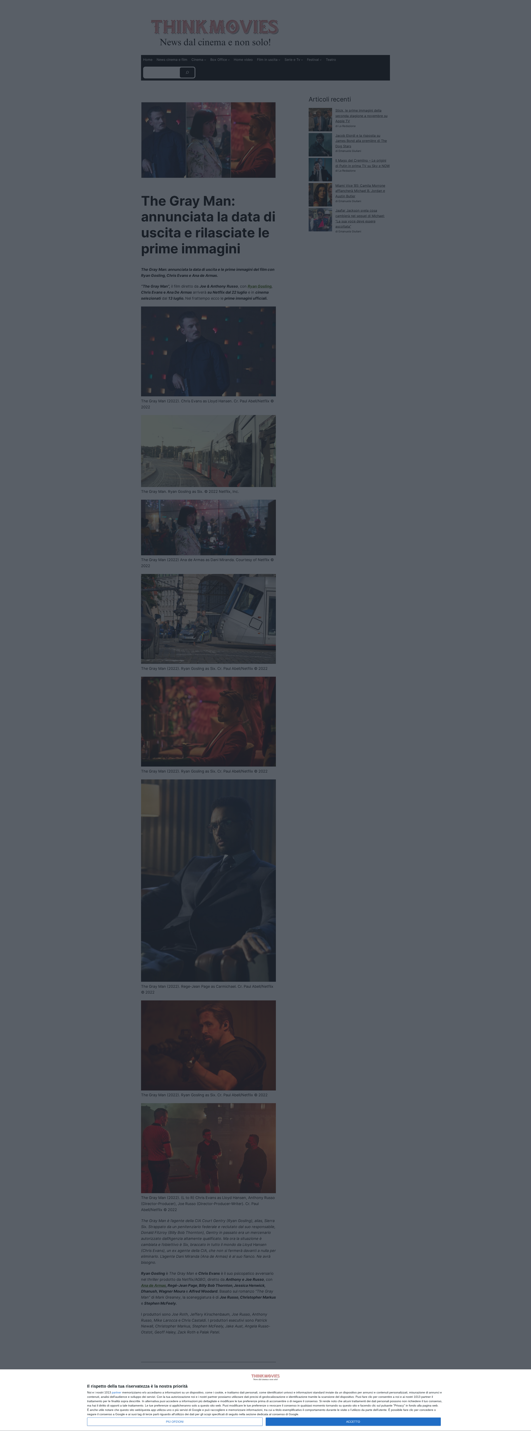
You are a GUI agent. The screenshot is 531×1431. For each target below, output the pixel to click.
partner (116, 1392)
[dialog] (265, 1400)
